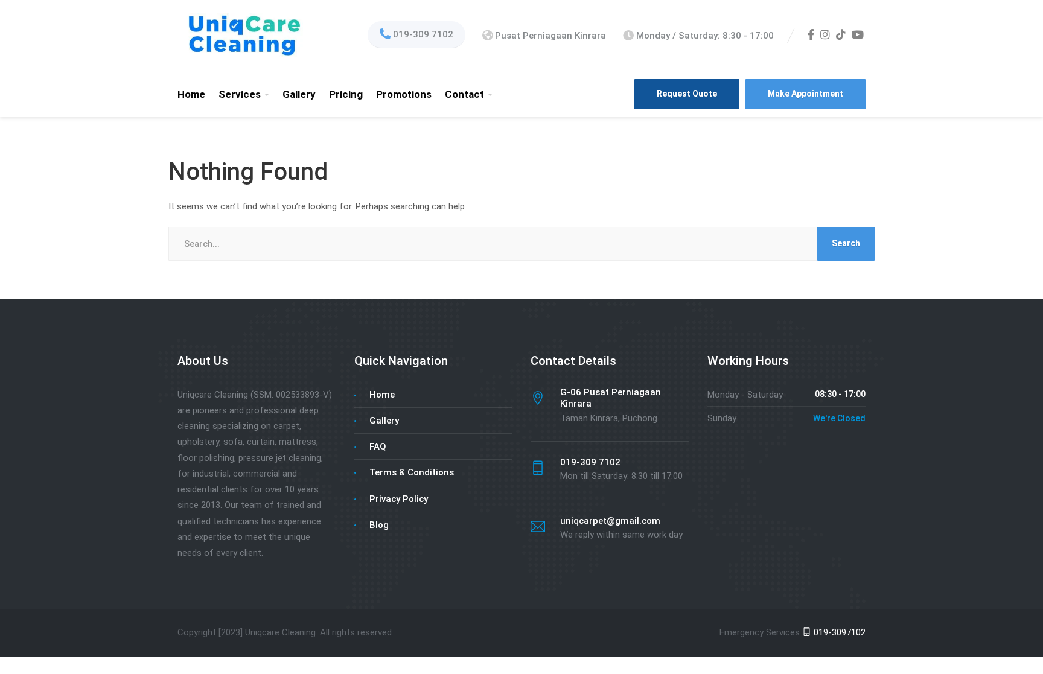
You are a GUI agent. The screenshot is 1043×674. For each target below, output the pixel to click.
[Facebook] (811, 35)
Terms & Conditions (411, 472)
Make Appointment (805, 93)
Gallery (299, 94)
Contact (464, 94)
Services (239, 94)
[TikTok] (840, 35)
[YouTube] (858, 35)
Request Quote (687, 93)
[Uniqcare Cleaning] (243, 35)
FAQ (377, 446)
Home (191, 94)
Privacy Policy (398, 499)
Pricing (346, 94)
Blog (379, 525)
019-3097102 (838, 632)
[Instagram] (825, 35)
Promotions (404, 94)
